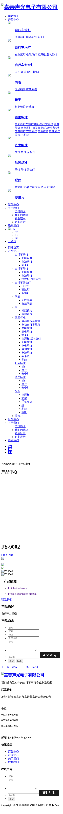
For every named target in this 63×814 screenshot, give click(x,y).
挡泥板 (19, 187)
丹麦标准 (21, 145)
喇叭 (53, 187)
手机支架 (35, 187)
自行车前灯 (23, 30)
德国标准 (21, 117)
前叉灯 (42, 37)
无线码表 (20, 89)
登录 (12, 241)
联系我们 (13, 225)
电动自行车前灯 (24, 124)
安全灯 (31, 152)
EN (16, 235)
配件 (18, 180)
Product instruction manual (22, 593)
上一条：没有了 (10, 667)
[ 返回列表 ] (8, 555)
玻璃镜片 (31, 106)
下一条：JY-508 (30, 667)
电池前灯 (31, 37)
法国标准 (21, 162)
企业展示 (20, 222)
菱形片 (19, 134)
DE (16, 238)
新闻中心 (13, 204)
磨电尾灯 (26, 127)
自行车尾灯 (23, 47)
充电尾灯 (20, 54)
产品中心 (15, 19)
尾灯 (23, 152)
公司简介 (20, 211)
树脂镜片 (20, 106)
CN (14, 229)
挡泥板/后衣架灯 (47, 54)
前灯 (17, 152)
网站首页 (13, 16)
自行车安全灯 (24, 65)
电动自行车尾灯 (43, 124)
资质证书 (20, 218)
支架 (26, 187)
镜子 (18, 99)
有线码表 (31, 89)
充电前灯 (20, 37)
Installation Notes (17, 588)
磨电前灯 (27, 328)
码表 (18, 82)
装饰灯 (37, 71)
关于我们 (15, 208)
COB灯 (19, 71)
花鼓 (26, 134)
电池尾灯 (31, 54)
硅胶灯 (28, 71)
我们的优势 (21, 215)
